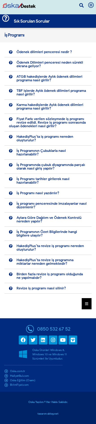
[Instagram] (53, 340)
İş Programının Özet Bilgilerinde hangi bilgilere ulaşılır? (47, 233)
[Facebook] (23, 340)
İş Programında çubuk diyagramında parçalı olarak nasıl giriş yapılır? (51, 166)
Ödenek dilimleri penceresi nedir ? (44, 52)
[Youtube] (62, 340)
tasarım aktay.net (48, 413)
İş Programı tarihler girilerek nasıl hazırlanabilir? (43, 181)
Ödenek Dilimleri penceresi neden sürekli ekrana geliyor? (50, 64)
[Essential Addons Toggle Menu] (87, 303)
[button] (81, 5)
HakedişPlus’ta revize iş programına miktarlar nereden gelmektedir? (45, 262)
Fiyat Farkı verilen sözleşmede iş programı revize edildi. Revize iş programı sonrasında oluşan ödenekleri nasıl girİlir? (47, 122)
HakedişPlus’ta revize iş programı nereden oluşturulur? (50, 248)
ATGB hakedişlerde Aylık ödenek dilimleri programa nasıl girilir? (49, 78)
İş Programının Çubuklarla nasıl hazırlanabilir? (41, 152)
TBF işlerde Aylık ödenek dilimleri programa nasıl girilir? (51, 92)
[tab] (48, 52)
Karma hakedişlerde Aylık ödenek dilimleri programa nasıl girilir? (50, 106)
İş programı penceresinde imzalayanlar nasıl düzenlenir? (52, 205)
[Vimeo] (73, 340)
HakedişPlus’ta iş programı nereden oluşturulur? (45, 138)
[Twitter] (33, 340)
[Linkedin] (43, 340)
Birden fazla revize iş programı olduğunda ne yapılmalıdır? (50, 276)
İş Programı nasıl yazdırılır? (38, 193)
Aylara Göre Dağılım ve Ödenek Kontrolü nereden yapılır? (49, 219)
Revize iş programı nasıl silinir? (41, 288)
